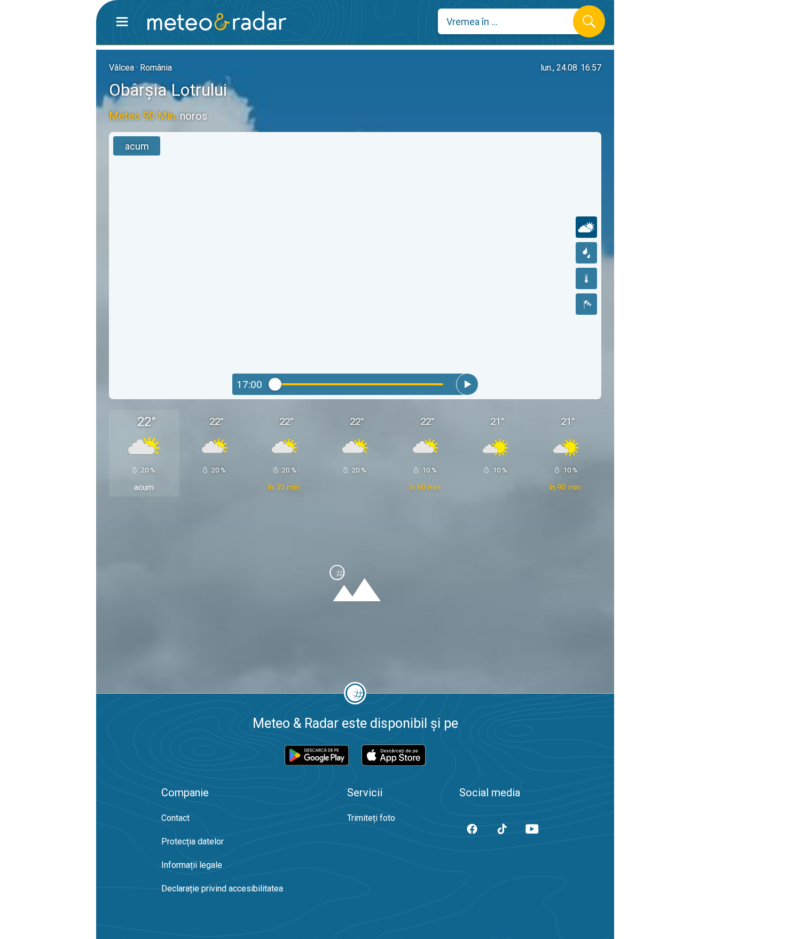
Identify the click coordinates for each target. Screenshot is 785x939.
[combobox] (513, 21)
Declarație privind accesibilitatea (222, 888)
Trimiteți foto (371, 818)
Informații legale (191, 865)
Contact (175, 818)
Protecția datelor (192, 841)
